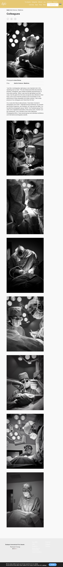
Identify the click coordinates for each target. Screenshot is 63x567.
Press (40, 4)
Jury (45, 2)
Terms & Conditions (37, 552)
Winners (40, 2)
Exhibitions (49, 2)
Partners (55, 2)
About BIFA (35, 542)
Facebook (47, 542)
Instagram (47, 544)
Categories (34, 2)
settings (44, 565)
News (36, 4)
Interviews (31, 4)
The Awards (28, 2)
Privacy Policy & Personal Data (36, 549)
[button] (8, 19)
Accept (52, 564)
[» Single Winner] (4, 4)
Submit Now (53, 4)
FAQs (44, 4)
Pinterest (47, 546)
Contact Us (34, 546)
